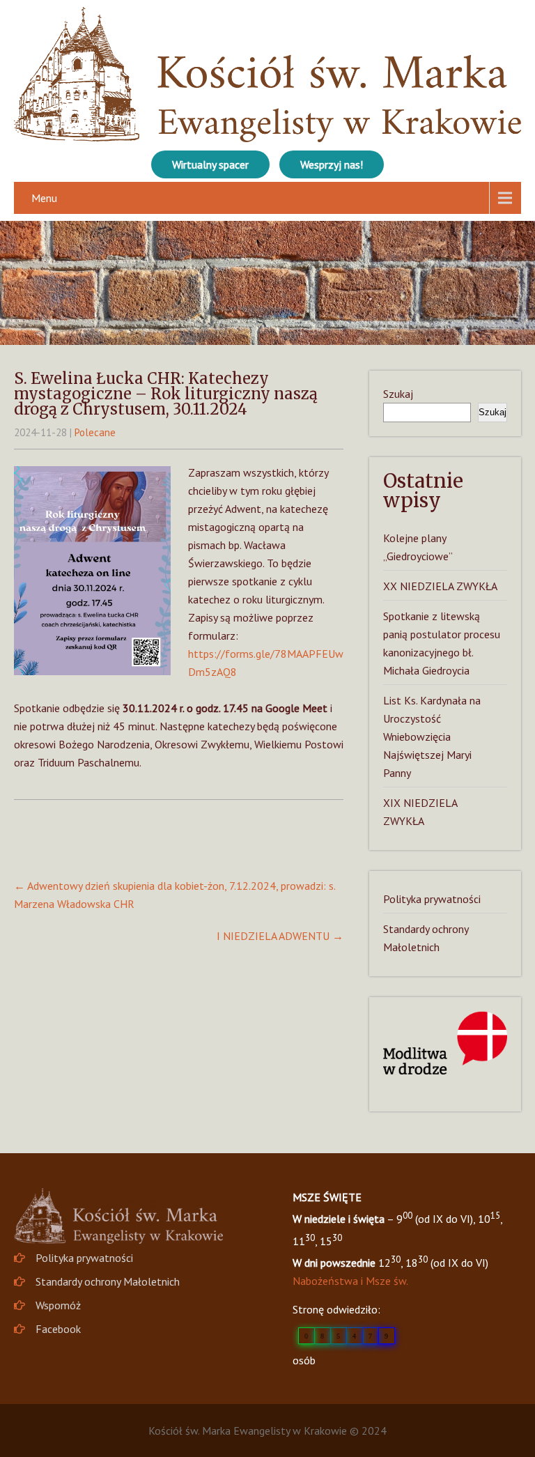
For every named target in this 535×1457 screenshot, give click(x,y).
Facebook (58, 1329)
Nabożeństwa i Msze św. (350, 1281)
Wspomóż (58, 1305)
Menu (44, 198)
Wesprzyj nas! (331, 164)
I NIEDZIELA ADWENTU (280, 936)
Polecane (95, 432)
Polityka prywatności (432, 899)
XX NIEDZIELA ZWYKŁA (440, 586)
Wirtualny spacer (210, 164)
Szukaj (398, 394)
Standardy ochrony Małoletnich (108, 1281)
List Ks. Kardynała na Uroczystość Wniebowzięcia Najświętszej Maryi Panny (432, 736)
